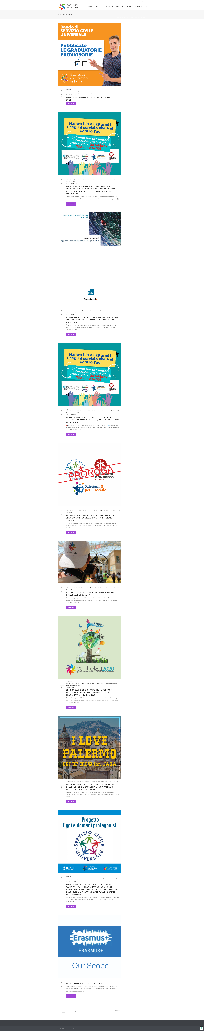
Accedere (142, 1)
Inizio (118, 17)
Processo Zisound (104, 781)
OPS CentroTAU (108, 6)
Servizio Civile (76, 93)
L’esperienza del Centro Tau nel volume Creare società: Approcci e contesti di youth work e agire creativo (92, 319)
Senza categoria (87, 312)
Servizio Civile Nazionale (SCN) (85, 93)
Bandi (68, 180)
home (106, 91)
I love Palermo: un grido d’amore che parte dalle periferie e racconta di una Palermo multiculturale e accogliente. (90, 787)
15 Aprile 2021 (115, 781)
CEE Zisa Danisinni (80, 411)
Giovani (94, 311)
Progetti (98, 6)
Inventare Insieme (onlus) (102, 180)
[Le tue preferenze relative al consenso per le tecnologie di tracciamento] (201, 1028)
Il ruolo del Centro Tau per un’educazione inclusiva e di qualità (90, 593)
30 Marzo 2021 (72, 881)
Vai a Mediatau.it (139, 6)
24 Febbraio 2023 (73, 183)
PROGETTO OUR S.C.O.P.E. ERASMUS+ (84, 983)
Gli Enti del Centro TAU (100, 91)
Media (117, 6)
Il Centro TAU (111, 91)
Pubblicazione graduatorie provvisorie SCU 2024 (90, 98)
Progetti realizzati (97, 981)
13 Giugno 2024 (72, 95)
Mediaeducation (110, 588)
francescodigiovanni (71, 409)
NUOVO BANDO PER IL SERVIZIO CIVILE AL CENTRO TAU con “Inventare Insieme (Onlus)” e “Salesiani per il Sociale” (92, 419)
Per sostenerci (126, 6)
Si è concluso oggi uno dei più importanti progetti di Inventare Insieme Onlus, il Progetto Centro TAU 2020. (89, 692)
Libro (82, 312)
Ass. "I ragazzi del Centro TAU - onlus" (87, 91)
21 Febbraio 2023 (73, 314)
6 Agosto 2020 (115, 981)
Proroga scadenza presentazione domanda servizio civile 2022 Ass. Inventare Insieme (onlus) (90, 518)
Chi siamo (89, 6)
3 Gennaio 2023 (72, 414)
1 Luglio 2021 (72, 687)
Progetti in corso (107, 878)
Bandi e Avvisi (73, 411)
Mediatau (69, 89)
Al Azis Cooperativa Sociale (137, 17)
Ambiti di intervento (71, 311)
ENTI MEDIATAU (125, 17)
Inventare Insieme (92, 180)
